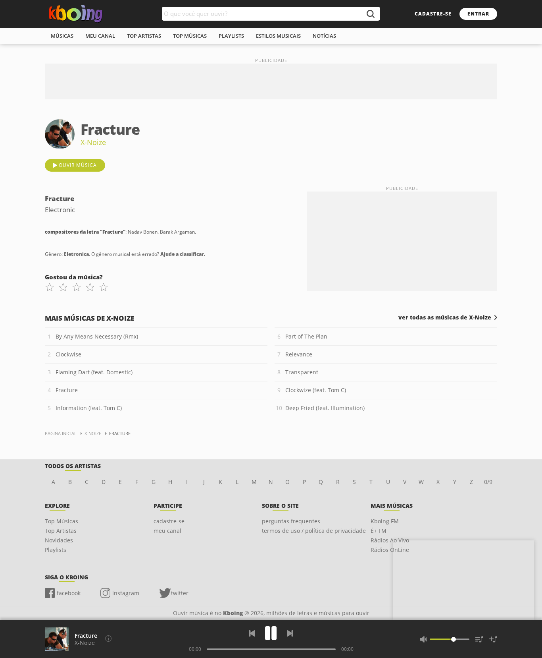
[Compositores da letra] (108, 638)
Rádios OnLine (390, 549)
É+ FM (378, 530)
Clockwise (68, 354)
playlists (231, 35)
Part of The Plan (306, 336)
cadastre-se (433, 13)
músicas (62, 35)
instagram (125, 593)
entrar (478, 13)
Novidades (59, 540)
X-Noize (93, 142)
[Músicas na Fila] (479, 639)
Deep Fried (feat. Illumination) (325, 408)
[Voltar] (252, 633)
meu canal (100, 35)
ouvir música (78, 165)
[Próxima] (290, 633)
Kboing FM (385, 521)
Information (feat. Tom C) (89, 408)
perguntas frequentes (291, 521)
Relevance (298, 354)
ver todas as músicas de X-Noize (444, 317)
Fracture (67, 390)
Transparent (301, 372)
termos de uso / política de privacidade (314, 530)
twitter (179, 593)
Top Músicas (61, 521)
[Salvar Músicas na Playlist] (493, 639)
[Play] (271, 633)
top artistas (144, 35)
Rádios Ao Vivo (390, 540)
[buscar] (370, 14)
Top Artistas (61, 530)
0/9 (488, 482)
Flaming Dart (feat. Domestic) (94, 372)
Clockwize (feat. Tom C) (315, 390)
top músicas (190, 35)
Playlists (55, 549)
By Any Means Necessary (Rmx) (97, 336)
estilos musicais (278, 35)
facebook (69, 593)
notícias (324, 35)
